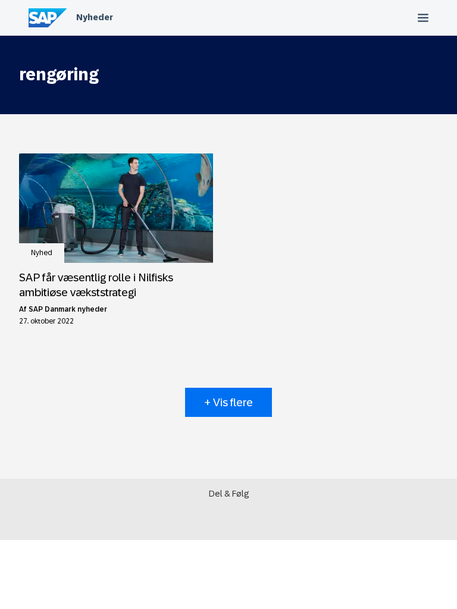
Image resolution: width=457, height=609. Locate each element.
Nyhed (41, 253)
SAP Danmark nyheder (68, 309)
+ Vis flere (228, 402)
